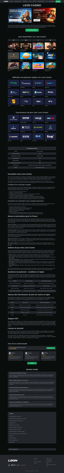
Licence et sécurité (12, 437)
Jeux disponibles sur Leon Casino (15, 416)
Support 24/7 (11, 435)
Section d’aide (11, 442)
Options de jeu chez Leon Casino (15, 429)
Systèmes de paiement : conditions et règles (17, 431)
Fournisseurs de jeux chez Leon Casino (16, 420)
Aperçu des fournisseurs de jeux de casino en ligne (18, 433)
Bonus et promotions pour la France (15, 427)
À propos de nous (12, 422)
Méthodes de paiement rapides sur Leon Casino (17, 418)
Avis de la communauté (13, 440)
